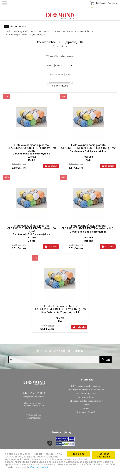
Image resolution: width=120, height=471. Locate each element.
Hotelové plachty (85, 31)
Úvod (7, 31)
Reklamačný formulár (86, 412)
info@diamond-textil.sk (34, 397)
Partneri (86, 408)
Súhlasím (78, 453)
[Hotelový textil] (60, 13)
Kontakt (86, 404)
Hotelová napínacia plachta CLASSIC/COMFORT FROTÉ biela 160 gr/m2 (88, 146)
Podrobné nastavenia (103, 455)
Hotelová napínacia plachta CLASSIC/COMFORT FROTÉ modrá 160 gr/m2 (32, 148)
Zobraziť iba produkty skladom (61, 56)
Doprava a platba (86, 397)
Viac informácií (39, 467)
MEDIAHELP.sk (34, 418)
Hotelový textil (20, 31)
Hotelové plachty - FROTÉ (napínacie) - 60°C (28, 34)
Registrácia (113, 3)
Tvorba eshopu (33, 415)
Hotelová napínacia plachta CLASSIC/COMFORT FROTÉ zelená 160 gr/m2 (31, 228)
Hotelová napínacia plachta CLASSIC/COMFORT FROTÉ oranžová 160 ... (88, 227)
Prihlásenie (101, 3)
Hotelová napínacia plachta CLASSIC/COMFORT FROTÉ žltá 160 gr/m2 (60, 307)
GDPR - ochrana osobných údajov (86, 386)
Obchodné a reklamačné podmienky (86, 401)
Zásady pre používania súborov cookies (86, 390)
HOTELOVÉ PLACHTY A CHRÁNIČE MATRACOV (52, 31)
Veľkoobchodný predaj (86, 393)
